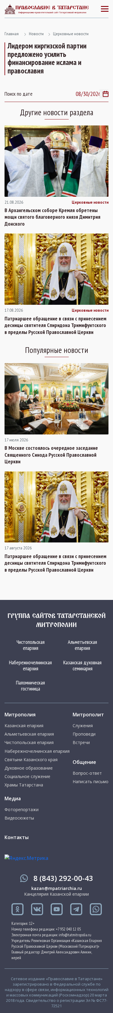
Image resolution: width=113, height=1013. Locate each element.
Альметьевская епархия (82, 644)
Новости (36, 33)
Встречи (81, 742)
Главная (12, 33)
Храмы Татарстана (24, 785)
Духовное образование (29, 768)
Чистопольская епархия (31, 644)
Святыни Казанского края (31, 759)
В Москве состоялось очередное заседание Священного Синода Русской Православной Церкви (51, 455)
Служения (83, 725)
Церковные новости (71, 33)
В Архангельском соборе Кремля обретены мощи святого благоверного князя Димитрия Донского (52, 217)
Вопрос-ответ (87, 773)
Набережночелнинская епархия (30, 665)
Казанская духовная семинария (82, 665)
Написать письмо (90, 781)
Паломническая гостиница (30, 685)
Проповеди (84, 734)
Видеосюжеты (19, 818)
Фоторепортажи (22, 809)
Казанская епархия (24, 725)
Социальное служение (27, 776)
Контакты (17, 837)
